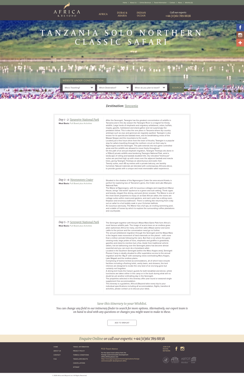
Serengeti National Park (84, 222)
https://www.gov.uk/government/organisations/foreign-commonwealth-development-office (120, 360)
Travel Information (160, 3)
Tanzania (131, 105)
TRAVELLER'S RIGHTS (80, 359)
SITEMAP (76, 367)
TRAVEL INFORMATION (81, 347)
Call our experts (178, 14)
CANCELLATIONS (79, 363)
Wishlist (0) (189, 3)
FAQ (55, 359)
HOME (56, 347)
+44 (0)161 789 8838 (149, 338)
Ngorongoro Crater (81, 179)
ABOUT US (57, 351)
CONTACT (57, 355)
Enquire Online (91, 338)
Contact (172, 3)
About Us (133, 3)
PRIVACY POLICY (79, 351)
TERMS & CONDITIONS (81, 355)
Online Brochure (145, 3)
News (180, 3)
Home (125, 3)
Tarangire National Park (84, 119)
